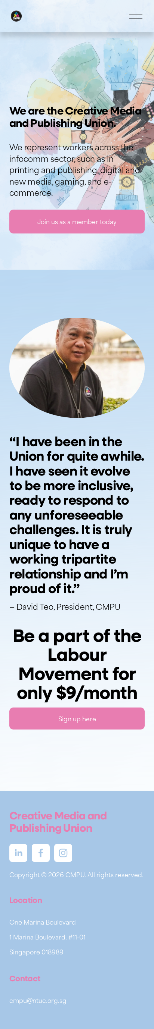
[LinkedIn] (18, 853)
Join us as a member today (77, 221)
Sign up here (77, 719)
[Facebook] (41, 853)
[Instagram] (63, 853)
